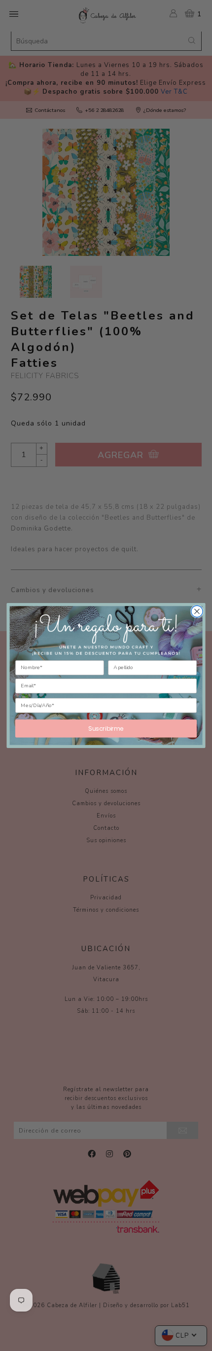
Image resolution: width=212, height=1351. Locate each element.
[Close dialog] (197, 611)
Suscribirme (105, 728)
